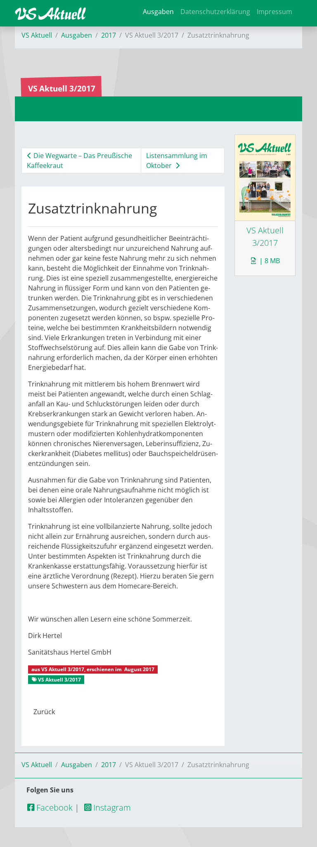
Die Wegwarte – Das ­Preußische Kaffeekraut (79, 160)
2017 (108, 35)
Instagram (111, 807)
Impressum (274, 11)
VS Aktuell (36, 35)
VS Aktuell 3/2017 (62, 669)
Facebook (53, 807)
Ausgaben (158, 11)
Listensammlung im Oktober (176, 160)
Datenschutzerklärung (215, 11)
